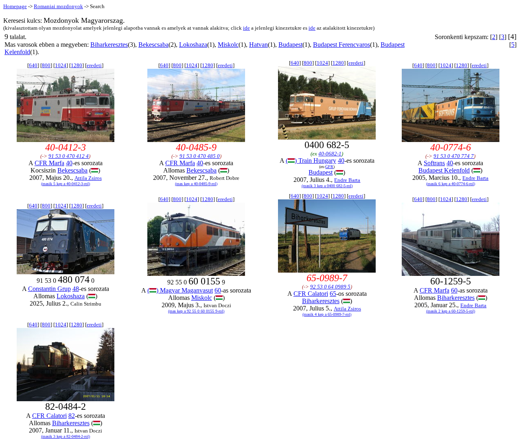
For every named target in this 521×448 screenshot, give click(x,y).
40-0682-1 (329, 154)
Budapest (290, 44)
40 (69, 163)
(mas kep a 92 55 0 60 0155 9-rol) (196, 311)
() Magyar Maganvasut (180, 290)
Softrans (434, 163)
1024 (60, 65)
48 (75, 288)
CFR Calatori (310, 293)
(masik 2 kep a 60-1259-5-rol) (450, 311)
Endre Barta (347, 180)
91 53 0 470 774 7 (453, 156)
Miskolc (228, 44)
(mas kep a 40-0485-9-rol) (196, 183)
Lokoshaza (193, 44)
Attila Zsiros (88, 178)
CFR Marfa (49, 163)
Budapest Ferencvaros (341, 44)
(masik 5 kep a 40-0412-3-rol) (65, 183)
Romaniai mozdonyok (58, 6)
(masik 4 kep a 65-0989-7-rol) (326, 314)
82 (71, 415)
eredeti (94, 65)
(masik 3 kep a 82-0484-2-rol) (65, 436)
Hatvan (258, 44)
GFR (329, 166)
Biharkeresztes (109, 44)
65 (333, 293)
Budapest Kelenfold (444, 170)
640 (33, 65)
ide (246, 28)
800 (46, 65)
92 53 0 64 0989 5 (330, 287)
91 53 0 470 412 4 (68, 156)
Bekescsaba (153, 44)
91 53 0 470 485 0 (200, 156)
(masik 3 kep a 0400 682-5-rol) (327, 186)
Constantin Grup (49, 288)
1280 (76, 65)
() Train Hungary (311, 160)
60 (218, 290)
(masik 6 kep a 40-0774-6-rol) (450, 183)
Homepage (15, 6)
